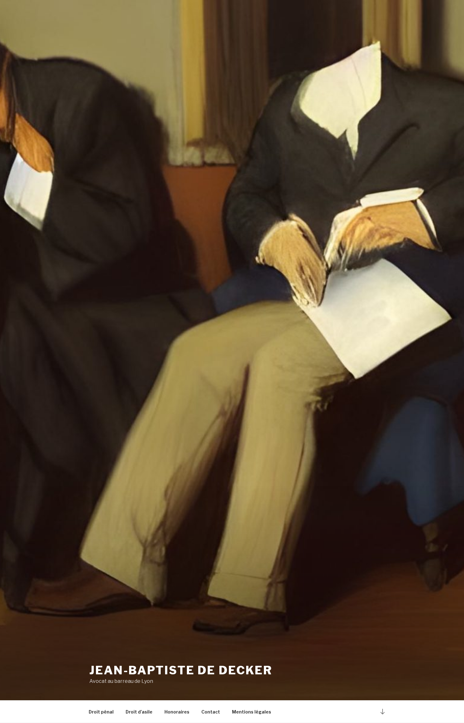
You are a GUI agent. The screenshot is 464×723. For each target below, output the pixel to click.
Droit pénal (101, 711)
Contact (210, 711)
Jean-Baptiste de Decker (180, 670)
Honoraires (176, 711)
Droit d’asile (139, 711)
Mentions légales (251, 711)
